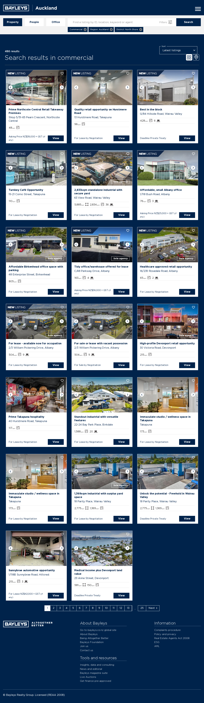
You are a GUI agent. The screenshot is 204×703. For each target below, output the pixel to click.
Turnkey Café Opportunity (26, 189)
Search (188, 22)
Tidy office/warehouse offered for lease (101, 266)
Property (13, 22)
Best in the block (151, 109)
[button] (78, 29)
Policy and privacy (165, 634)
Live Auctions (88, 676)
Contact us (86, 650)
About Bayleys (89, 634)
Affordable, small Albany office (161, 189)
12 (121, 608)
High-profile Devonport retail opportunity (167, 343)
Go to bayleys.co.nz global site (98, 630)
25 (142, 608)
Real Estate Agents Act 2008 (171, 638)
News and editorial (91, 668)
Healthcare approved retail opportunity (166, 266)
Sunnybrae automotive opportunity (32, 570)
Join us (84, 646)
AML (157, 646)
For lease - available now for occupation (35, 343)
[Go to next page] (153, 608)
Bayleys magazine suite (94, 672)
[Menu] (197, 9)
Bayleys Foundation (92, 642)
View (56, 138)
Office (56, 22)
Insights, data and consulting (97, 664)
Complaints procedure (167, 630)
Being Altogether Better (94, 638)
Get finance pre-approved (95, 680)
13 (128, 608)
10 (106, 608)
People (34, 22)
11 (114, 608)
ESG (156, 642)
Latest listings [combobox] (172, 50)
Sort (164, 46)
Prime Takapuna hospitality (26, 416)
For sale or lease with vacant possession (100, 343)
